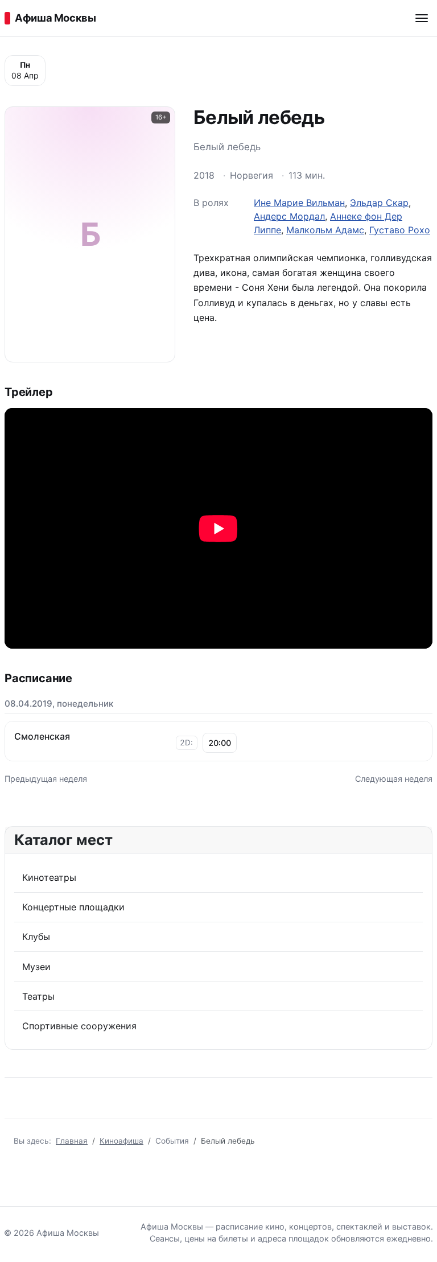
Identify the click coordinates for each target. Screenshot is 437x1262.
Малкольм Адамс (325, 230)
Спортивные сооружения (79, 1026)
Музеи (36, 966)
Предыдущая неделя (46, 778)
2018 (204, 175)
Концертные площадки (73, 907)
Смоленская (42, 736)
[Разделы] (421, 18)
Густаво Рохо (399, 230)
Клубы (36, 936)
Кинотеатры (49, 877)
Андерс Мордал (289, 216)
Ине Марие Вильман (299, 202)
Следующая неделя (393, 778)
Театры (38, 996)
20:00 (219, 743)
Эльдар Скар (379, 202)
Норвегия (251, 175)
